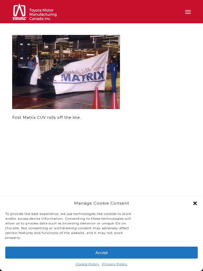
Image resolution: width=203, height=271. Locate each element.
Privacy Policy (114, 264)
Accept (101, 252)
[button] (195, 203)
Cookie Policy (87, 264)
